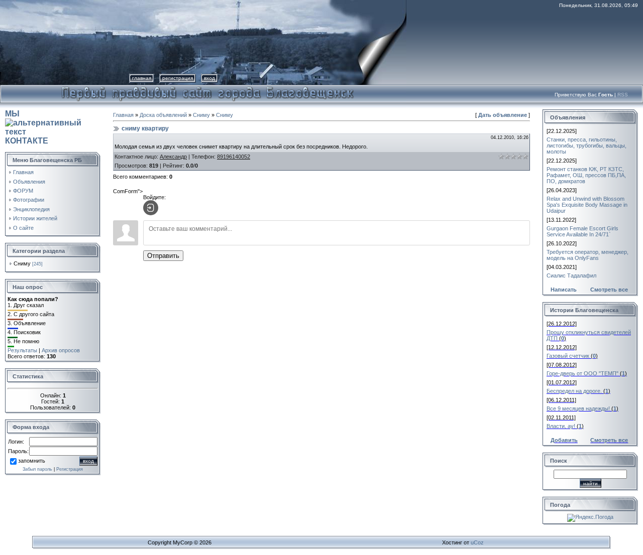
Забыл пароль (37, 469)
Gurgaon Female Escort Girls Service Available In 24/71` (582, 231)
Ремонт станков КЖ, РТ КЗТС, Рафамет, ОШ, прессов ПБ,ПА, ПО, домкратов (586, 175)
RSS (622, 94)
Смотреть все (609, 290)
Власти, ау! (561, 426)
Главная (141, 78)
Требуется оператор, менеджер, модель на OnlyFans (587, 255)
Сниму (22, 263)
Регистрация (177, 78)
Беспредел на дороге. (574, 391)
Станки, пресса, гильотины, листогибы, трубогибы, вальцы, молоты (586, 145)
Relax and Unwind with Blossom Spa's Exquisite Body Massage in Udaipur (587, 205)
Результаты (22, 350)
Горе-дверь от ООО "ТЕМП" (582, 373)
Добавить (564, 440)
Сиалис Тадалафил (571, 275)
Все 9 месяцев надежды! (578, 408)
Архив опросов (61, 350)
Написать (564, 290)
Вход (209, 78)
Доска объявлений (163, 115)
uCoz (477, 542)
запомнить (31, 461)
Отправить (163, 255)
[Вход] (150, 207)
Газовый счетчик (568, 356)
